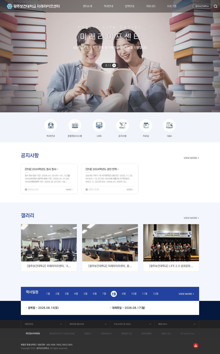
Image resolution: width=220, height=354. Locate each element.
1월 (48, 293)
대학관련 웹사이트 (76, 324)
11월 (144, 293)
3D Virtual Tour (187, 333)
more (68, 190)
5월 (85, 293)
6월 (95, 293)
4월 (76, 293)
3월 (66, 293)
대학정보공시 (106, 333)
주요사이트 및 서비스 (122, 324)
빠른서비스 (162, 324)
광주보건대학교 (202, 6)
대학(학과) (29, 324)
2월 (57, 293)
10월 (133, 293)
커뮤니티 (150, 6)
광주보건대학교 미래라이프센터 (19, 5)
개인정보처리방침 (33, 333)
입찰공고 (87, 333)
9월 (124, 293)
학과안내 (108, 6)
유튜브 (195, 344)
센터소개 (87, 6)
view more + (191, 158)
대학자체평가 (146, 333)
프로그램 (171, 6)
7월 (104, 293)
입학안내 (129, 6)
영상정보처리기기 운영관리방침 (62, 333)
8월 (114, 293)
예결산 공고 (166, 333)
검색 (216, 6)
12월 (155, 293)
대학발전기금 (126, 333)
